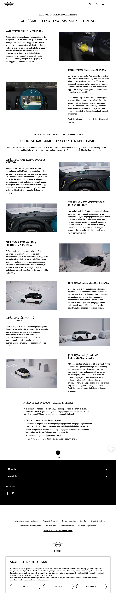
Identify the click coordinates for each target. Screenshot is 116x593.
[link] (90, 4)
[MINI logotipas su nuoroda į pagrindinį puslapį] (58, 544)
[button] (96, 4)
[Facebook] (7, 493)
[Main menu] (109, 4)
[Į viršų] (58, 452)
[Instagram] (13, 493)
